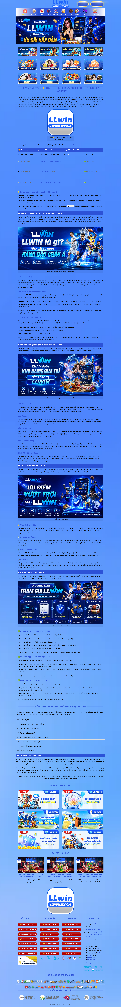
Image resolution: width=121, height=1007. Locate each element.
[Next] (100, 30)
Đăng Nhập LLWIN (47, 161)
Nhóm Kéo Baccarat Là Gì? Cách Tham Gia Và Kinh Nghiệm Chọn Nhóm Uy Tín (90, 875)
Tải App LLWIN (45, 171)
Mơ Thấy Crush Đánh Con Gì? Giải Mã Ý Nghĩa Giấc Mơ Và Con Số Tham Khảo (31, 875)
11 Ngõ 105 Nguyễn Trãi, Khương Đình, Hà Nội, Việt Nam (94, 934)
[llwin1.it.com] (60, 4)
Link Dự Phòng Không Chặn (51, 183)
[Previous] (20, 30)
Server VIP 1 (57, 161)
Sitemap (88, 963)
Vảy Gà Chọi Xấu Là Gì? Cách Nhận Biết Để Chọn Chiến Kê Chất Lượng (60, 875)
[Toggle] (18, 720)
